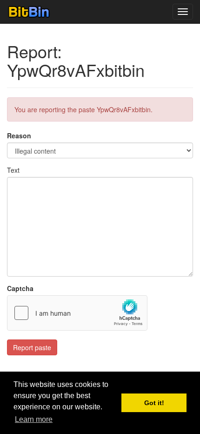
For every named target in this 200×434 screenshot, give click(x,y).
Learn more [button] (34, 419)
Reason (19, 135)
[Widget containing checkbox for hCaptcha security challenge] (77, 313)
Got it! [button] (154, 403)
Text (13, 170)
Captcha (20, 288)
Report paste (32, 347)
